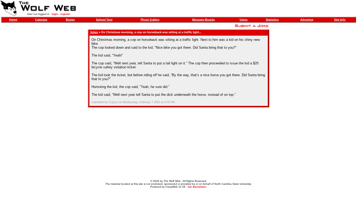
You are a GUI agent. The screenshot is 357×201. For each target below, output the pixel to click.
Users (243, 19)
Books (70, 19)
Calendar (41, 19)
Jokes (94, 32)
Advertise (306, 19)
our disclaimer (197, 186)
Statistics (272, 19)
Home (13, 19)
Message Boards (203, 19)
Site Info (340, 19)
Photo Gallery (150, 19)
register (65, 14)
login (55, 14)
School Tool (104, 19)
